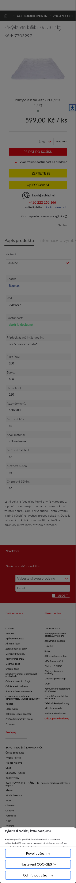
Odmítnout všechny (38, 875)
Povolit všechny (38, 853)
